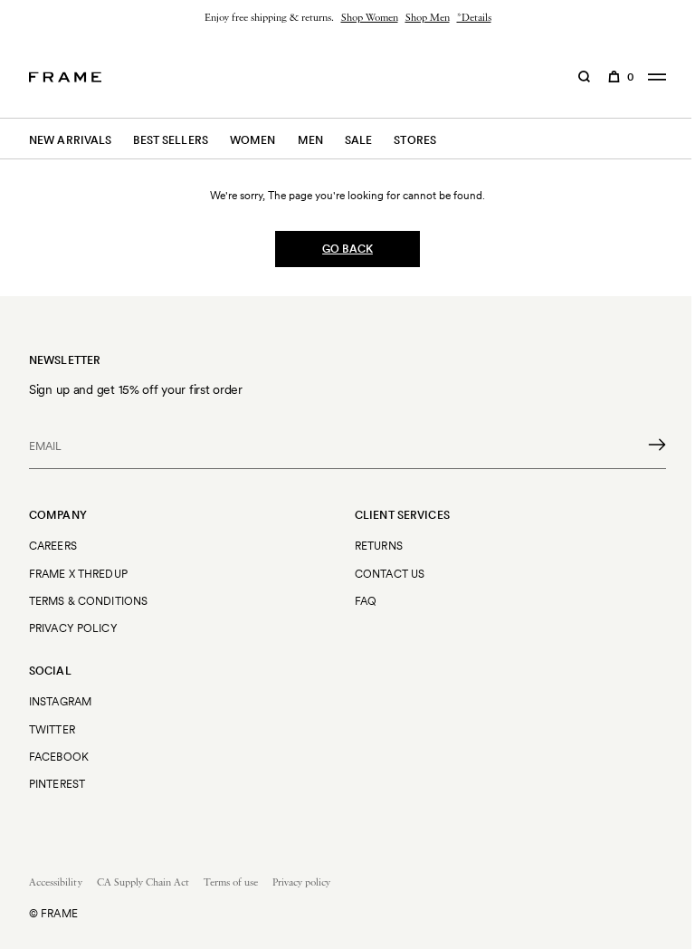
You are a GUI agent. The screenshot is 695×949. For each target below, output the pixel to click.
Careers (53, 545)
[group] (347, 18)
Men (310, 140)
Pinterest (57, 784)
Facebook (59, 756)
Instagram (60, 701)
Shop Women (369, 18)
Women (253, 140)
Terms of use (231, 883)
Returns (379, 545)
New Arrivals (70, 140)
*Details (474, 18)
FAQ (365, 601)
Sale (358, 140)
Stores (415, 140)
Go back (347, 248)
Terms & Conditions (88, 601)
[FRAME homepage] (65, 77)
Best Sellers (170, 140)
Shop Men (427, 18)
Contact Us (389, 573)
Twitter (52, 729)
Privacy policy (301, 883)
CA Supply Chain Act (143, 883)
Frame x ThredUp (78, 573)
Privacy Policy (73, 628)
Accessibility (55, 883)
